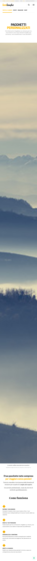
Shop (25, 10)
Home (4, 1)
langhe (8, 5)
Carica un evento (30, 1)
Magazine (20, 10)
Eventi (15, 10)
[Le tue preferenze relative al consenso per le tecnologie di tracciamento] (34, 558)
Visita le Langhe (10, 1)
